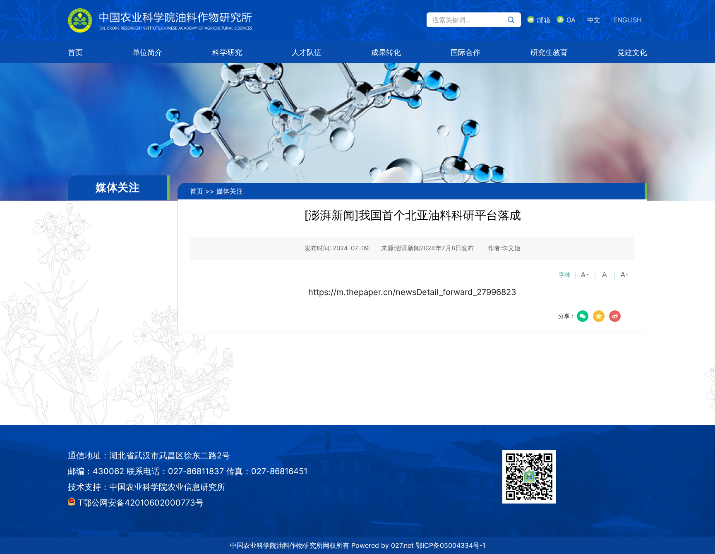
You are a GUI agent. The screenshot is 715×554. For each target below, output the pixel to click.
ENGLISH (627, 20)
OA (571, 20)
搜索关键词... (451, 20)
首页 (75, 52)
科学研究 (227, 52)
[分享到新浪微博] (615, 316)
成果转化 (386, 52)
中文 (593, 20)
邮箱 (543, 20)
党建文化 (632, 52)
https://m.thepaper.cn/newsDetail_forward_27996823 (412, 292)
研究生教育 (549, 52)
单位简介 (147, 52)
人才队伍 (307, 52)
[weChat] (582, 316)
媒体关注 (229, 191)
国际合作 (465, 52)
